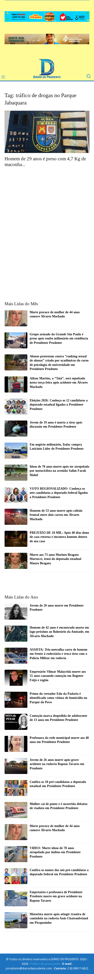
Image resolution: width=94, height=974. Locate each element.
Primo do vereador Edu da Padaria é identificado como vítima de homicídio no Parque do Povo (58, 698)
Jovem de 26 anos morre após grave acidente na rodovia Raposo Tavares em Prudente (57, 764)
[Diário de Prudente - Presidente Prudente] (47, 69)
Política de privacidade (45, 964)
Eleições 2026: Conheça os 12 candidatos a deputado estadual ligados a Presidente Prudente (59, 404)
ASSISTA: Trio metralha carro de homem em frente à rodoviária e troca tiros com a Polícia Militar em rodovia (58, 654)
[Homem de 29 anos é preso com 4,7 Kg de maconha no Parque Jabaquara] (47, 132)
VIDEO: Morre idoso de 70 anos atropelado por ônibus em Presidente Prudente (55, 852)
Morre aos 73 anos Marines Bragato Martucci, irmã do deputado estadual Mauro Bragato (55, 559)
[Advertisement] (47, 222)
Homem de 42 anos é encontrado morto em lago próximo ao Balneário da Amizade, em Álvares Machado (59, 632)
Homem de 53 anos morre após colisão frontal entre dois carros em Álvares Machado (56, 515)
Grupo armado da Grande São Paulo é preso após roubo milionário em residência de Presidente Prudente (59, 338)
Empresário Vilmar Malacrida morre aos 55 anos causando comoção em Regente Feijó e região (58, 676)
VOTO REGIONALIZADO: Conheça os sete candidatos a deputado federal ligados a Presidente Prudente (59, 493)
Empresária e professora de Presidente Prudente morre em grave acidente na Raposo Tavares (56, 896)
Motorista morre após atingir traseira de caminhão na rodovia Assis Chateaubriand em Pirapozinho (59, 918)
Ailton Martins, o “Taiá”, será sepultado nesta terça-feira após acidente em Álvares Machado (59, 382)
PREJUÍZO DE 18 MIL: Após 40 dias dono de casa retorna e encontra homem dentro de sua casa (59, 537)
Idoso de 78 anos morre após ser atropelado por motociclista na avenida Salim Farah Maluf (59, 471)
